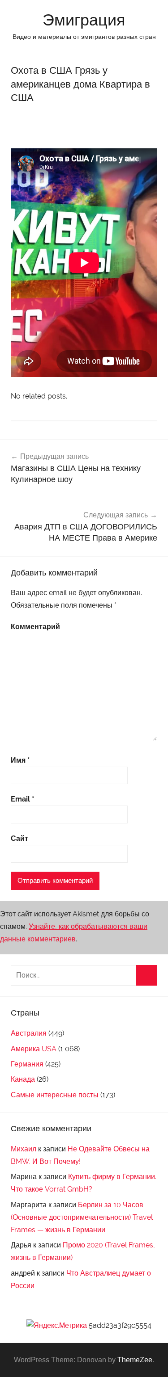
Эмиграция (84, 20)
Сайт (19, 838)
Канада (23, 1079)
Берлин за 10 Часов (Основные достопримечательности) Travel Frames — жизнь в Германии (82, 1217)
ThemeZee (134, 1360)
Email (22, 799)
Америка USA (33, 1049)
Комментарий (35, 626)
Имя (20, 760)
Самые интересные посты (55, 1095)
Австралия (29, 1033)
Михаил (23, 1149)
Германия (27, 1064)
